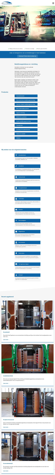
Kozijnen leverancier (8, 419)
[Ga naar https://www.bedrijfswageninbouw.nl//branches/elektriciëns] (27, 256)
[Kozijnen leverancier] (27, 402)
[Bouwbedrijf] (27, 315)
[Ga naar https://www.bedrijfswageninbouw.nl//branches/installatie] (27, 168)
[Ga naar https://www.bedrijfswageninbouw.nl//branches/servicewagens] (27, 223)
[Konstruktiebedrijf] (27, 446)
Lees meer (6, 339)
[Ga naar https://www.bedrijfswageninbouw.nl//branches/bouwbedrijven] (27, 158)
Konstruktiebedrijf (8, 463)
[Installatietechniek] (27, 358)
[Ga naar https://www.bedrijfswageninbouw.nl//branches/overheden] (27, 201)
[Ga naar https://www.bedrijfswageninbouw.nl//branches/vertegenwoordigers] (27, 266)
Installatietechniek (8, 376)
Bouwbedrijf (6, 332)
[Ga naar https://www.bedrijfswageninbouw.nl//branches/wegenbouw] (27, 234)
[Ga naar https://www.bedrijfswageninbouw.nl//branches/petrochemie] (27, 245)
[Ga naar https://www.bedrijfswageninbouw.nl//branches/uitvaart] (27, 277)
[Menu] (53, 3)
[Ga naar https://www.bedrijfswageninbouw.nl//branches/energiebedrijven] (27, 190)
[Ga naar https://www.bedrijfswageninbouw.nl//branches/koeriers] (27, 212)
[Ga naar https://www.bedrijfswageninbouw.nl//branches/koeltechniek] (27, 179)
